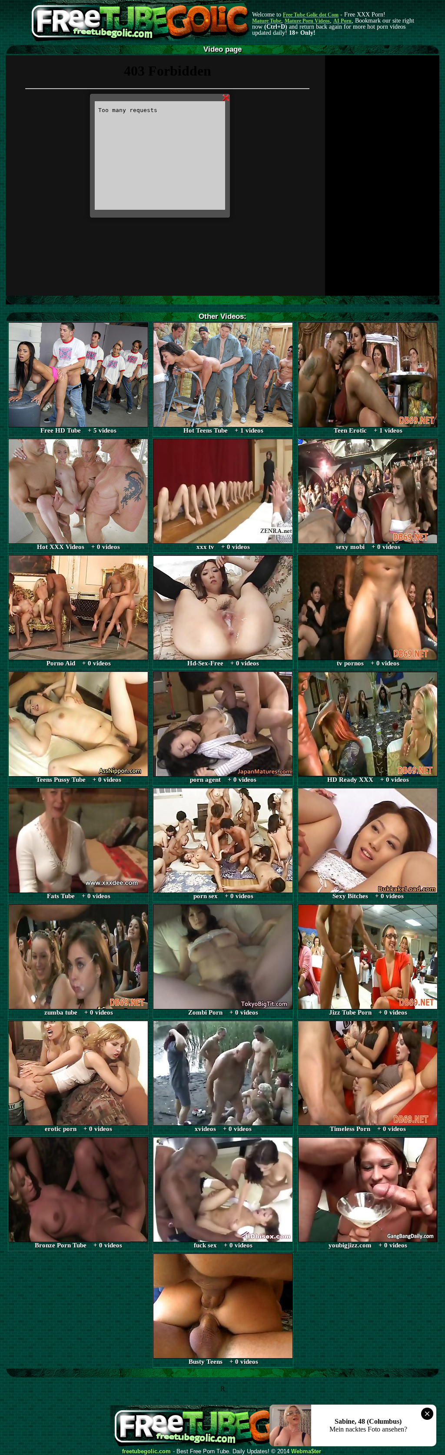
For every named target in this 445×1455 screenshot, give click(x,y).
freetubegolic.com (146, 1451)
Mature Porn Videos (307, 21)
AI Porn (342, 21)
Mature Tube (266, 21)
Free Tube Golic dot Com (311, 15)
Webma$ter (306, 1451)
